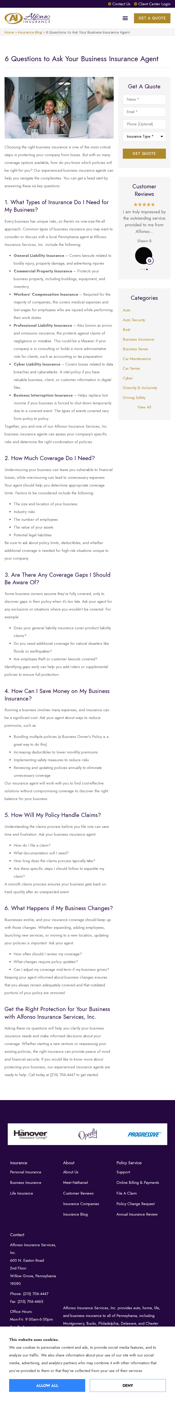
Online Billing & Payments (137, 1182)
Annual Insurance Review (137, 1214)
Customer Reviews (78, 1193)
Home (9, 32)
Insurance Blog (30, 32)
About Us (70, 1172)
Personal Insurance (25, 1172)
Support (123, 1172)
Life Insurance (21, 1193)
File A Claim (126, 1193)
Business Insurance (25, 1182)
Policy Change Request (135, 1203)
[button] (125, 18)
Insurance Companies (81, 1203)
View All (144, 407)
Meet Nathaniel (75, 1182)
